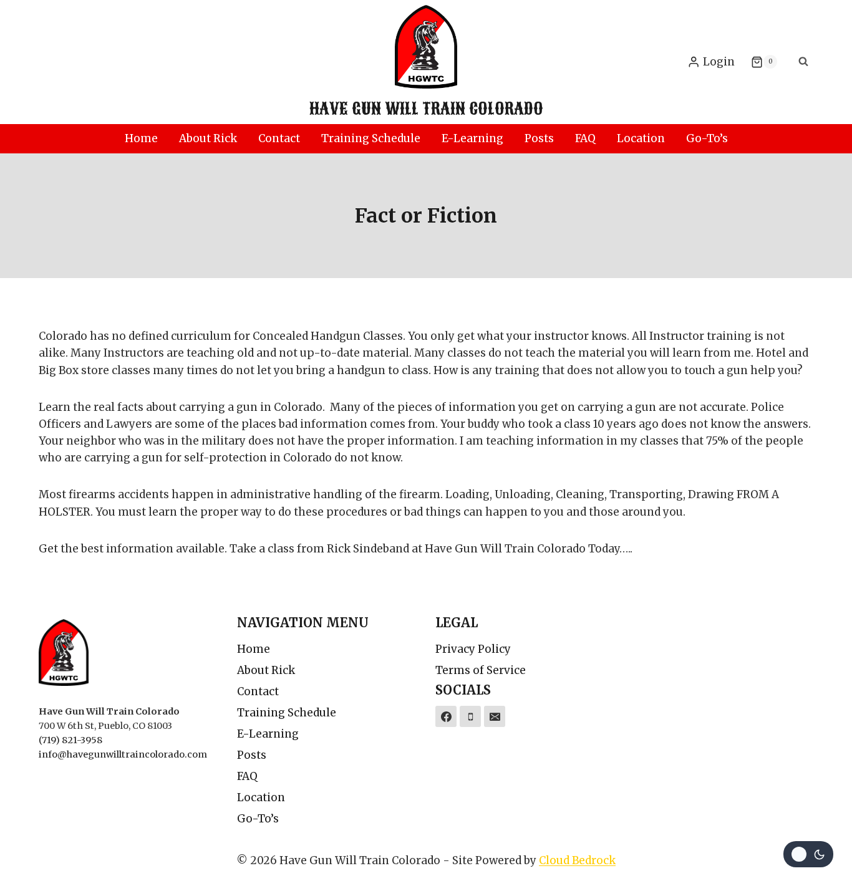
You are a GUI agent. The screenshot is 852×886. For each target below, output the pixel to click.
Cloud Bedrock (577, 860)
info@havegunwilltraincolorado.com (123, 754)
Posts (539, 138)
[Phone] (470, 716)
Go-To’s (707, 138)
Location (641, 138)
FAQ (585, 138)
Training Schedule (370, 138)
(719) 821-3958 (70, 740)
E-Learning (472, 138)
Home (141, 138)
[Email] (494, 716)
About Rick (208, 138)
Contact (279, 138)
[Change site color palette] (808, 854)
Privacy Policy (473, 649)
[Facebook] (446, 716)
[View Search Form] (803, 62)
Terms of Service (480, 670)
